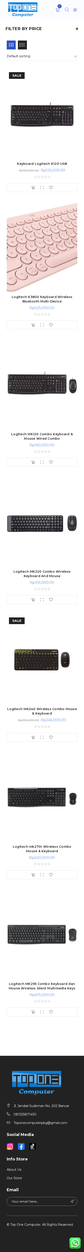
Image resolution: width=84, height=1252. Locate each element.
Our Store (14, 1178)
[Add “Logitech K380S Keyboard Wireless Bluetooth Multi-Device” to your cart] (33, 325)
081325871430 (25, 1114)
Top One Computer (25, 1225)
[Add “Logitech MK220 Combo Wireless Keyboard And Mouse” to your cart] (33, 599)
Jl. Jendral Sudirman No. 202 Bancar (41, 1106)
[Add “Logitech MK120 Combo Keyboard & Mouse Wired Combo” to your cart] (33, 462)
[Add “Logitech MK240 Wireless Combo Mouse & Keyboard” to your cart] (33, 737)
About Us (14, 1170)
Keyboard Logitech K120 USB (42, 164)
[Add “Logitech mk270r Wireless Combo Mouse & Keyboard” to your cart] (33, 874)
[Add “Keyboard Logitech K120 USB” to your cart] (33, 187)
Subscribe (72, 1201)
